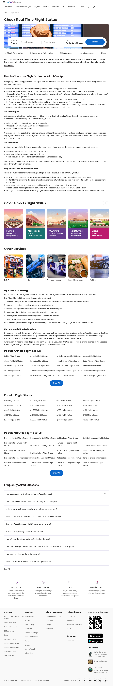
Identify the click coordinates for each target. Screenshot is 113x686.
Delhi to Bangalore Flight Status (96, 438)
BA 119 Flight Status (38, 400)
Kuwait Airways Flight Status (94, 375)
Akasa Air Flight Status (13, 361)
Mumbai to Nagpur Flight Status (66, 444)
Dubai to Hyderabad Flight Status (15, 464)
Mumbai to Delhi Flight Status (42, 445)
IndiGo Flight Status (12, 356)
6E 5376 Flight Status (91, 400)
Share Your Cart (10, 623)
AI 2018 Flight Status (38, 415)
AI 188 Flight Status (64, 410)
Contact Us (71, 616)
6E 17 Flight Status (63, 400)
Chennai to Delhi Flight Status (95, 445)
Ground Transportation (54, 616)
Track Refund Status (74, 624)
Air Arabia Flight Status (13, 366)
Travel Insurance (10, 651)
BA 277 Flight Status (38, 420)
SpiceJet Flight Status (92, 356)
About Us (70, 640)
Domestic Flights (10, 639)
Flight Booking (30, 616)
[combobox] (13, 42)
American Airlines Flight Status (43, 370)
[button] (88, 7)
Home (6, 13)
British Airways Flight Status (67, 366)
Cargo (48, 624)
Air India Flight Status (39, 356)
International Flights (11, 643)
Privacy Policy (26, 680)
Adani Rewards (69, 6)
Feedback (70, 620)
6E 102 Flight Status (90, 405)
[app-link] (95, 636)
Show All (56, 383)
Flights (37, 6)
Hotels (46, 6)
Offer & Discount (10, 627)
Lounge (28, 645)
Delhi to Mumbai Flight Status (16, 438)
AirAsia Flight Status (12, 370)
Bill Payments (9, 631)
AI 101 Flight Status (37, 405)
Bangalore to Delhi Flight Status (43, 438)
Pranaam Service (31, 637)
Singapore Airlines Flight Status (69, 370)
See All (7, 569)
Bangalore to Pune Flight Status (17, 458)
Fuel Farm (49, 629)
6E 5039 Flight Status (38, 410)
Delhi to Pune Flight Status (67, 438)
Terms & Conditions (42, 680)
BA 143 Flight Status (12, 420)
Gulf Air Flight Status (12, 375)
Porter (27, 641)
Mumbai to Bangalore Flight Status (67, 452)
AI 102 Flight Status (11, 400)
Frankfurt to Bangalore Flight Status (68, 464)
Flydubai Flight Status (65, 375)
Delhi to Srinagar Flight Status (68, 458)
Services (55, 6)
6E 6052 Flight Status (12, 405)
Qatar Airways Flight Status (94, 361)
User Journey (9, 655)
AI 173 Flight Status (64, 405)
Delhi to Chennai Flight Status (42, 458)
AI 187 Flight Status (12, 415)
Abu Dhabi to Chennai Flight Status (41, 464)
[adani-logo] (14, 2)
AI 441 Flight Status (12, 410)
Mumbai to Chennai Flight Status (93, 452)
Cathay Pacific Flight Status (94, 370)
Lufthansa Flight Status (92, 366)
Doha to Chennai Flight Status (95, 458)
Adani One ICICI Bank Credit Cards (14, 617)
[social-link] (79, 680)
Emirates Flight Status (39, 361)
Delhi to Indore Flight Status (41, 453)
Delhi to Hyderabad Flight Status (14, 452)
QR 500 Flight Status (64, 420)
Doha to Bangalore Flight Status (93, 464)
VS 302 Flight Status (91, 420)
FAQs (103, 53)
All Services (29, 653)
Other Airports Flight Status (41, 53)
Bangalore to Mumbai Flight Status (15, 444)
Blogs (6, 635)
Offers (81, 6)
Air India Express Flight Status (68, 356)
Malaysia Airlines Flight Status (42, 375)
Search (95, 42)
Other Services (66, 53)
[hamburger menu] (4, 2)
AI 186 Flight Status (90, 410)
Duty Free (8, 6)
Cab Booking (29, 624)
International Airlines (11, 647)
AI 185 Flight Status (64, 415)
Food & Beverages (23, 6)
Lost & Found (30, 649)
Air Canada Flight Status (40, 366)
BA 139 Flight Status (90, 415)
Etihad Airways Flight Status (67, 361)
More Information (86, 53)
